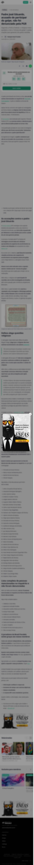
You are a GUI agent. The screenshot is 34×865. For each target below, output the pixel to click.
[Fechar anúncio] (30, 414)
